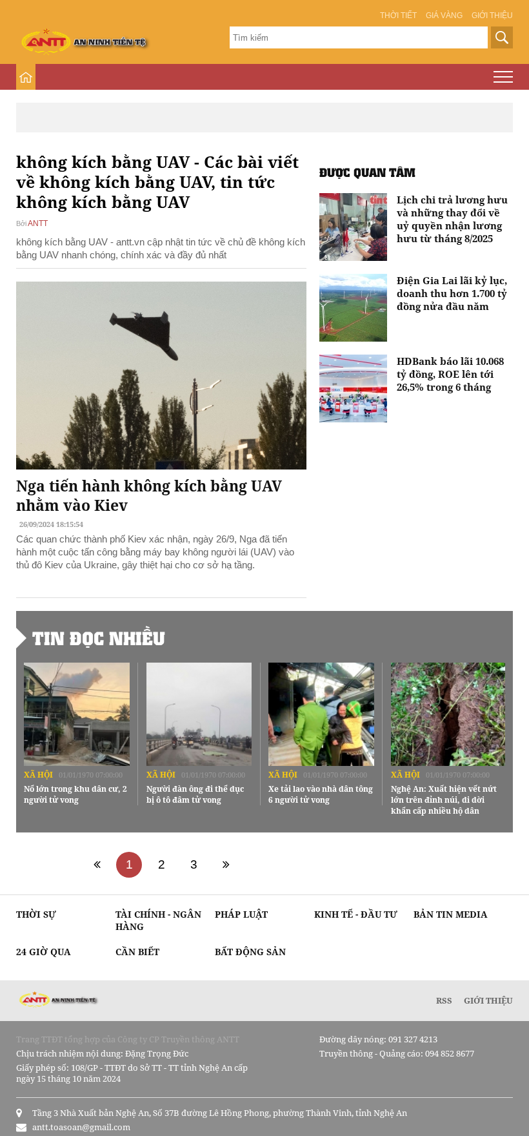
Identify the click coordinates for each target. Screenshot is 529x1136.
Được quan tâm (367, 172)
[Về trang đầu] (97, 865)
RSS (444, 1000)
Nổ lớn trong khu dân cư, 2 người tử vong (75, 794)
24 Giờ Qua (43, 951)
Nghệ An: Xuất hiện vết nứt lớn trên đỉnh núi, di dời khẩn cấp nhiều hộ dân (444, 799)
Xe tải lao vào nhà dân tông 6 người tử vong (320, 794)
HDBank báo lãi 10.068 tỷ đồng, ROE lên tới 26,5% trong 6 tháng (450, 374)
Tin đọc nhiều (98, 638)
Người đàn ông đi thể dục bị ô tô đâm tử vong (195, 794)
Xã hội (38, 774)
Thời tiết (398, 15)
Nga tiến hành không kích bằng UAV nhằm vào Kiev (149, 495)
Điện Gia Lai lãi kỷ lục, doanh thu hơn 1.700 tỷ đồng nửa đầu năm (452, 293)
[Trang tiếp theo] (226, 865)
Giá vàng (444, 15)
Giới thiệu (492, 15)
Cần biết (137, 951)
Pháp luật (241, 914)
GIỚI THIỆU (488, 1000)
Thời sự (36, 914)
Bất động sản (250, 951)
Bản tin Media (451, 914)
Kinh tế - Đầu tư (355, 914)
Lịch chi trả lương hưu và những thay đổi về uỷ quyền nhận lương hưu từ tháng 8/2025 (452, 219)
